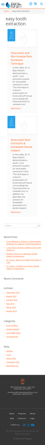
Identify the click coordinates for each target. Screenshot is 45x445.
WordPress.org (12, 366)
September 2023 (13, 292)
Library (32, 413)
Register (9, 351)
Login (32, 418)
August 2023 (11, 296)
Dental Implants (12, 329)
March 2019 (11, 307)
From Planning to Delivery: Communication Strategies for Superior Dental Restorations (23, 242)
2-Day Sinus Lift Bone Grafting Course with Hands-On (23, 248)
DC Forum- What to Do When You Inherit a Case (23, 261)
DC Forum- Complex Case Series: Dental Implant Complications (22, 267)
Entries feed (11, 358)
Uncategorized (12, 336)
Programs (22, 413)
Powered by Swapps (22, 438)
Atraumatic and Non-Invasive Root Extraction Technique (21, 58)
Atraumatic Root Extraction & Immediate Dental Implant (21, 145)
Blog (12, 418)
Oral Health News (13, 333)
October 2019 (11, 300)
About (11, 413)
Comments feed (12, 362)
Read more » (16, 108)
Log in (8, 355)
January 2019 (11, 311)
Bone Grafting (12, 325)
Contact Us (22, 418)
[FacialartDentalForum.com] (14, 4)
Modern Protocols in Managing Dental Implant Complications (21, 255)
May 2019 (10, 303)
